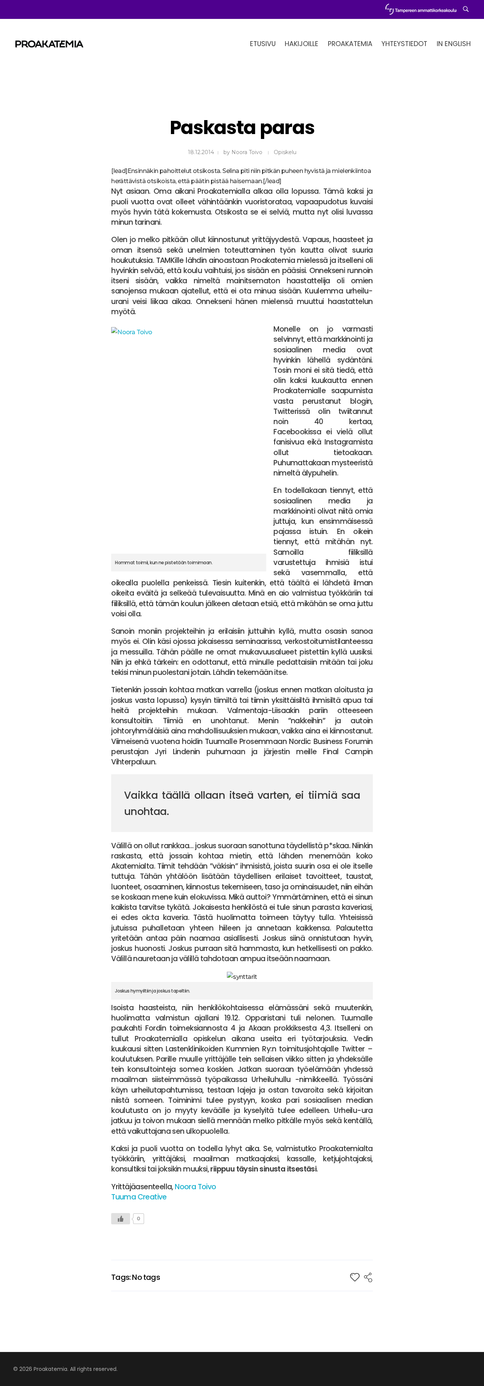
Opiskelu (285, 152)
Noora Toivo (246, 152)
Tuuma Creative (139, 1197)
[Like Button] (120, 1218)
